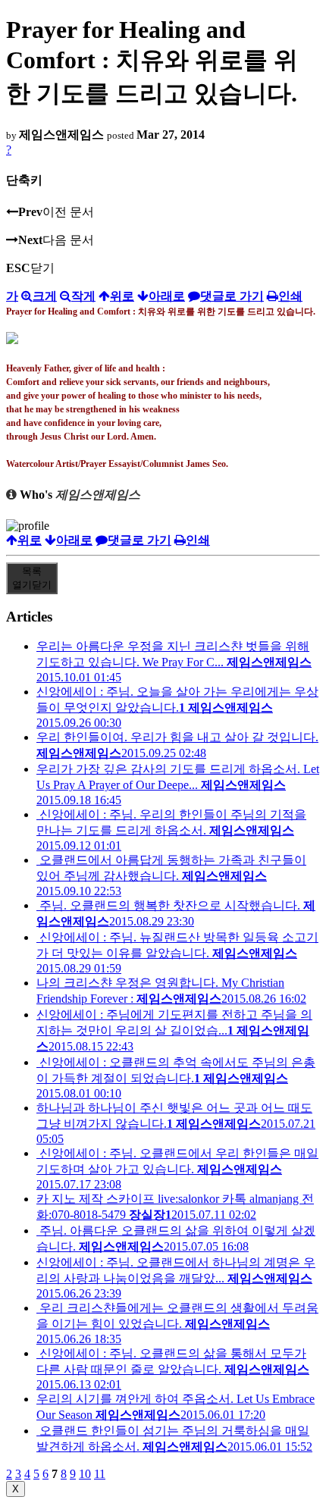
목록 (32, 577)
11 (99, 1473)
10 (85, 1473)
